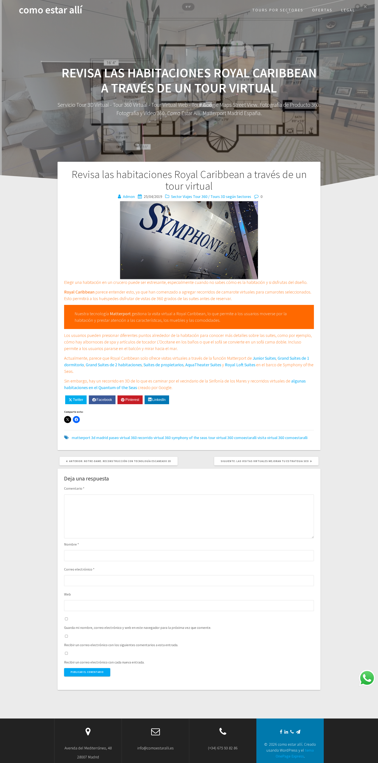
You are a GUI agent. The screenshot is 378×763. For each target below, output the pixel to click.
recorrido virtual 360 (154, 437)
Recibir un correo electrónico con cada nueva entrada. (104, 662)
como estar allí (50, 10)
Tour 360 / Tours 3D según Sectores (222, 196)
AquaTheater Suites (203, 364)
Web (67, 594)
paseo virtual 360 (123, 437)
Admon (129, 196)
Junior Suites (264, 358)
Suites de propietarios (164, 364)
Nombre (71, 544)
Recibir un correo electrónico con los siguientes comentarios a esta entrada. (121, 645)
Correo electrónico (79, 569)
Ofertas (322, 9)
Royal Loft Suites (240, 364)
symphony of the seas (189, 437)
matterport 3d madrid (90, 437)
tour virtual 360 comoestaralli (232, 437)
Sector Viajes (181, 196)
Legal (348, 9)
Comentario (74, 488)
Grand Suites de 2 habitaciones (114, 364)
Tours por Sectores (277, 9)
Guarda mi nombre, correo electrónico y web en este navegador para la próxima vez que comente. (137, 627)
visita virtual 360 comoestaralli (282, 437)
